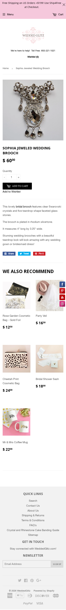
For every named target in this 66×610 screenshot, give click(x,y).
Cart (60, 14)
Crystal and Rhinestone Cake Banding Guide (33, 530)
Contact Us (33, 505)
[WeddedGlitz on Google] (38, 580)
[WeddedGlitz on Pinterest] (32, 580)
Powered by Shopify (44, 590)
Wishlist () (33, 56)
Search (33, 500)
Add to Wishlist (12, 191)
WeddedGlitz (23, 590)
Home (6, 68)
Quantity (7, 171)
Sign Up (57, 564)
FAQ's (33, 525)
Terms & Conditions (33, 520)
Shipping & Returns (33, 515)
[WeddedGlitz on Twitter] (19, 580)
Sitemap (33, 534)
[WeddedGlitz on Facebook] (26, 580)
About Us (33, 510)
